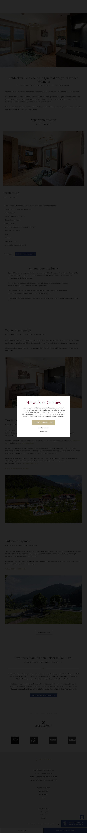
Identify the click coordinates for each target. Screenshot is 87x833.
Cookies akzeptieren (43, 422)
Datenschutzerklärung (39, 416)
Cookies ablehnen (43, 428)
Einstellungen (44, 431)
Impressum (58, 416)
